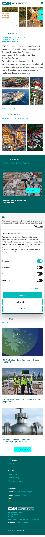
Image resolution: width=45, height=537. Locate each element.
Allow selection (23, 302)
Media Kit (11, 464)
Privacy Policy (13, 474)
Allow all (22, 295)
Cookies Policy (13, 478)
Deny (22, 309)
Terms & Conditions (15, 481)
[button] (41, 11)
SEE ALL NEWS (22, 449)
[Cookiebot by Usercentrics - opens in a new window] (33, 226)
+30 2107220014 (20, 495)
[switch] (40, 267)
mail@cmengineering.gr (22, 492)
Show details (34, 289)
